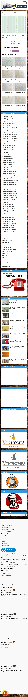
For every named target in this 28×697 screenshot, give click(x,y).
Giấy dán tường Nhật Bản (7, 582)
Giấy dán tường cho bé (9, 145)
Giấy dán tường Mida (9, 212)
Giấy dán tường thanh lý (9, 147)
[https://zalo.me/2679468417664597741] (14, 284)
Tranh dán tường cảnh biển (10, 189)
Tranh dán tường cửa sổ (9, 173)
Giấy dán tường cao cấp (9, 141)
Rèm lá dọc (6, 257)
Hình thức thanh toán (6, 523)
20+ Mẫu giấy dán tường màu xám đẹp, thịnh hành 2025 (16, 321)
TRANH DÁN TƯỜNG (8, 156)
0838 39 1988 (12, 564)
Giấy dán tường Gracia (9, 215)
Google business (5, 545)
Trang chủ (4, 12)
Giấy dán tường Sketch (9, 201)
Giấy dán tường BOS (9, 204)
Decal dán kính (6, 245)
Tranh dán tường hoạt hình (10, 178)
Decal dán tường (8, 152)
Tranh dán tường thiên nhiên (10, 193)
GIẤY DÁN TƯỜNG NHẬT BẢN (10, 217)
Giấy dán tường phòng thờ (10, 140)
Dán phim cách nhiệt (6, 579)
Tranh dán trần (7, 160)
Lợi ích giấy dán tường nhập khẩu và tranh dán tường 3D (17, 360)
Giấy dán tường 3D (8, 151)
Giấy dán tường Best (9, 221)
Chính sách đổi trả (6, 527)
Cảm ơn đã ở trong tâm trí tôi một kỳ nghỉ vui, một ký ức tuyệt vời (17, 347)
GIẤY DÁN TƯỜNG (11, 12)
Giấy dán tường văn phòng (10, 134)
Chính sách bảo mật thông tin (8, 529)
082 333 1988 (15, 566)
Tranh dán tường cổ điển (10, 167)
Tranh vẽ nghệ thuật (8, 164)
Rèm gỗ (5, 255)
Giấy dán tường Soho (9, 206)
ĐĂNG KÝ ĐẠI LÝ (7, 266)
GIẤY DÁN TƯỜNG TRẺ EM (9, 225)
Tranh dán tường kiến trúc (10, 195)
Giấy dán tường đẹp (8, 118)
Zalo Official (4, 543)
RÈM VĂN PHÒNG (7, 251)
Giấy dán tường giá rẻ (9, 149)
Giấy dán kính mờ (7, 247)
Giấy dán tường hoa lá (9, 129)
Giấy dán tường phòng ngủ (10, 136)
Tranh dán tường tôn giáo (10, 187)
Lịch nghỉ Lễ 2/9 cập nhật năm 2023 (17, 353)
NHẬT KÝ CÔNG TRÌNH (8, 264)
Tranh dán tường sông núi (10, 182)
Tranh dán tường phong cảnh (11, 180)
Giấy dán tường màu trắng (10, 131)
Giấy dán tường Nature (9, 208)
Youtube (3, 541)
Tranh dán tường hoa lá (9, 177)
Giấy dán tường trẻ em (7, 581)
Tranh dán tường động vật (10, 175)
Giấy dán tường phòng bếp (10, 138)
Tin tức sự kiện (7, 298)
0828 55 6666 (12, 562)
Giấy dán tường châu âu (9, 143)
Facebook (4, 535)
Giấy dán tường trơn (9, 120)
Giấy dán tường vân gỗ (9, 125)
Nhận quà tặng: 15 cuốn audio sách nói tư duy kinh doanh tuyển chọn (17, 341)
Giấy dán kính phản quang (9, 249)
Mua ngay (15, 51)
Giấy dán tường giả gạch (10, 121)
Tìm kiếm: (3, 515)
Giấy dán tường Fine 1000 (10, 223)
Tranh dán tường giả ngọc (10, 162)
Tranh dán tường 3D (8, 158)
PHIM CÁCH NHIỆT (7, 240)
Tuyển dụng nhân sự (6, 531)
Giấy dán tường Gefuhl (9, 231)
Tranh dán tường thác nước (10, 184)
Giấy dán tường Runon (9, 219)
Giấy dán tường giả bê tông (10, 127)
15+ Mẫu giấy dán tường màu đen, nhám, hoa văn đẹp (16, 314)
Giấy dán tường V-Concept (10, 202)
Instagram (4, 537)
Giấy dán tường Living (9, 199)
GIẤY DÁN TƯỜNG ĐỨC (8, 227)
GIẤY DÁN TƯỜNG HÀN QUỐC (10, 197)
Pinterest (4, 539)
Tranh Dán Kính (7, 242)
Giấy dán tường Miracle (9, 233)
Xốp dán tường (7, 154)
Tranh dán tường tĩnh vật (10, 191)
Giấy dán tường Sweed (9, 237)
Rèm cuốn (5, 253)
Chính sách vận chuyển (7, 525)
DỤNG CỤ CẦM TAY (7, 262)
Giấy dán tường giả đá (9, 123)
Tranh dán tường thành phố (10, 186)
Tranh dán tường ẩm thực (10, 166)
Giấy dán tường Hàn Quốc (7, 584)
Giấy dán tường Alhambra (10, 229)
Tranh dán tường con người (10, 169)
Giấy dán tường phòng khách (11, 132)
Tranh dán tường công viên (10, 171)
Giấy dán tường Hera (9, 210)
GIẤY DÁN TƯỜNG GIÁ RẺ (9, 235)
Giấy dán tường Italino (9, 238)
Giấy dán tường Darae (9, 213)
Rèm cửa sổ (6, 259)
